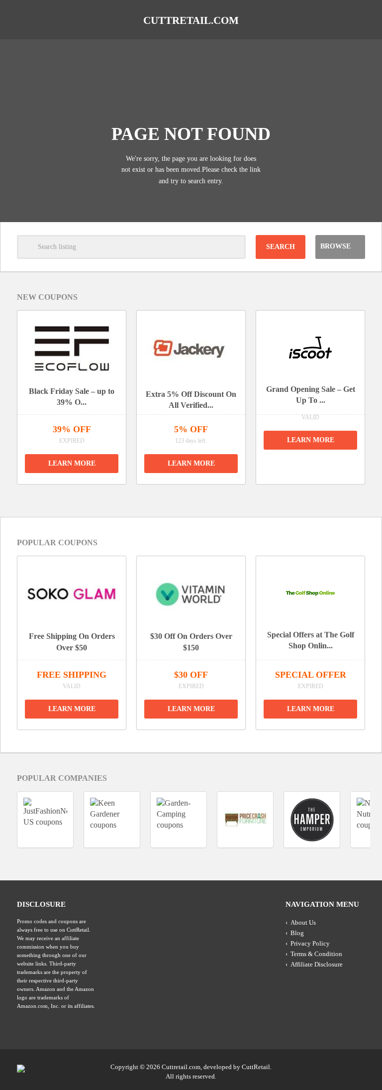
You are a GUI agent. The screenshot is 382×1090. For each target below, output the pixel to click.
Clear (234, 247)
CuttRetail (256, 1067)
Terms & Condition (316, 954)
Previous (179, 496)
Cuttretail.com (191, 20)
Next (202, 496)
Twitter (319, 1066)
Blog (297, 933)
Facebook (357, 1066)
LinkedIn (338, 1066)
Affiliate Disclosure (316, 964)
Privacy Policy (310, 943)
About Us (303, 922)
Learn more (72, 463)
